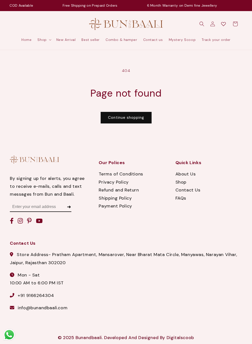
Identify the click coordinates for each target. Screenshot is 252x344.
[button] (43, 39)
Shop (181, 182)
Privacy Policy (113, 182)
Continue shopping (126, 117)
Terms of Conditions (121, 174)
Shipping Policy (115, 198)
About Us (185, 174)
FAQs (180, 198)
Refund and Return (119, 190)
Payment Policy (115, 206)
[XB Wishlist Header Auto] (223, 23)
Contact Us (188, 190)
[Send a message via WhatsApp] (9, 335)
